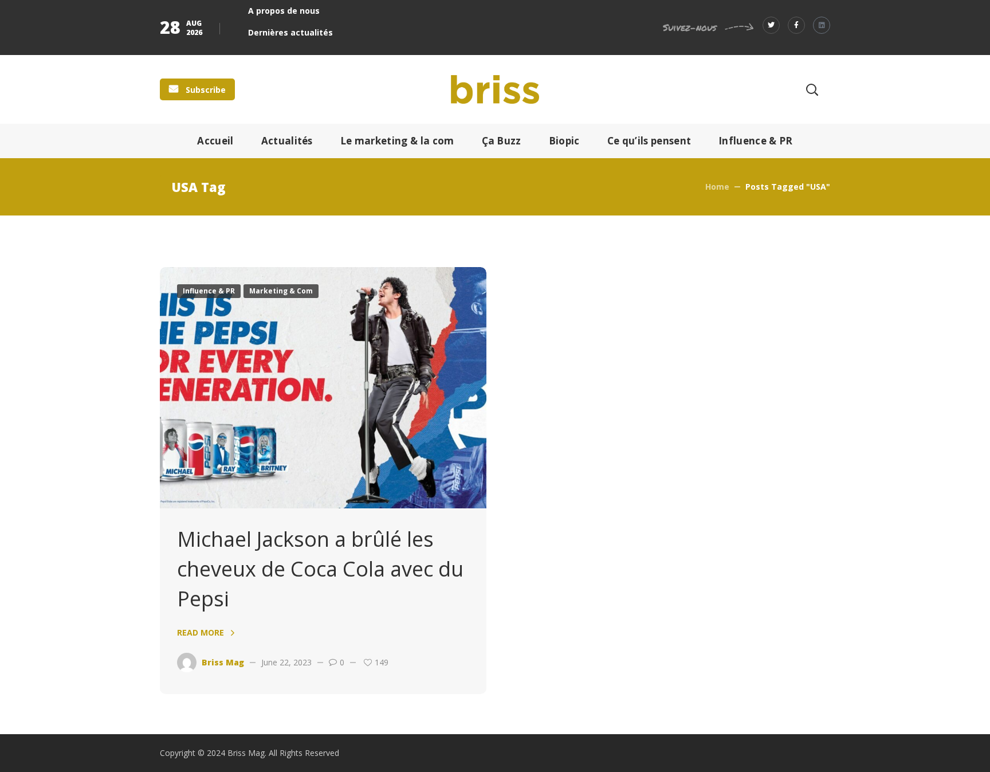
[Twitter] (771, 25)
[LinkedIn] (821, 25)
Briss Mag (223, 662)
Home (717, 186)
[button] (197, 89)
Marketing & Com (281, 291)
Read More (200, 632)
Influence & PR (209, 291)
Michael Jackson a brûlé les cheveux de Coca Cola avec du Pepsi (320, 569)
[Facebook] (796, 25)
